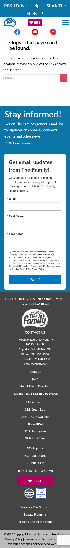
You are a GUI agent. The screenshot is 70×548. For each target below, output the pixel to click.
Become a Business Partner (35, 522)
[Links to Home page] (35, 318)
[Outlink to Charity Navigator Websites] (35, 493)
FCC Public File (35, 463)
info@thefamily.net (35, 363)
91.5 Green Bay (35, 409)
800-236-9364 (40, 354)
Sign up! (35, 279)
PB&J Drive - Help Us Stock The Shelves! (35, 9)
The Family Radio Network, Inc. (46, 534)
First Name (16, 216)
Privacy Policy (13, 539)
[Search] (63, 78)
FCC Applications (35, 456)
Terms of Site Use (34, 539)
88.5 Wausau (35, 424)
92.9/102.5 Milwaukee (35, 417)
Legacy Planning (35, 514)
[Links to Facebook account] (17, 32)
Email (12, 198)
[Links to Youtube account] (35, 32)
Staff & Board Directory (35, 386)
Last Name (16, 233)
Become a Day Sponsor (35, 507)
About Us (35, 372)
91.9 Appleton (35, 402)
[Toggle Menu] (65, 22)
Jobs (35, 379)
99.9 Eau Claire (35, 438)
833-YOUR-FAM (39, 359)
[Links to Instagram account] (53, 32)
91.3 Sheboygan (35, 431)
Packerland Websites (49, 543)
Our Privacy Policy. (36, 268)
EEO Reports (35, 448)
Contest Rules (56, 539)
